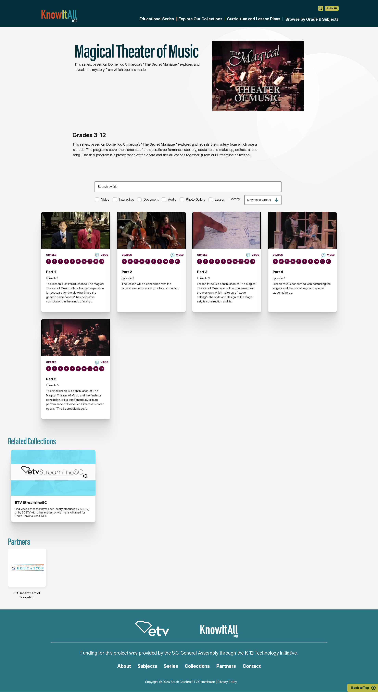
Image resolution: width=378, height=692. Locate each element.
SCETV (154, 629)
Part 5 (51, 379)
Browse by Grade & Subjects (312, 19)
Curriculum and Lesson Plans (253, 19)
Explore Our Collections (200, 19)
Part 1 (51, 272)
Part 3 (202, 272)
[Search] (320, 8)
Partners (226, 666)
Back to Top (360, 688)
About (124, 666)
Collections (197, 666)
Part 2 (127, 272)
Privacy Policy (227, 682)
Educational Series (156, 19)
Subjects (147, 666)
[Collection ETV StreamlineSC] (53, 473)
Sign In (332, 8)
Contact (252, 666)
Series (171, 666)
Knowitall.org (59, 16)
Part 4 (278, 272)
